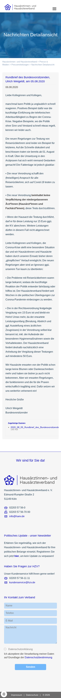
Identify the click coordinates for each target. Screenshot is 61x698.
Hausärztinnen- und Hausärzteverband (19, 62)
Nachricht (11, 627)
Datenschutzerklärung (20, 649)
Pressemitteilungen (20, 64)
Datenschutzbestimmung (38, 657)
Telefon (10, 613)
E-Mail (9, 620)
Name (9, 605)
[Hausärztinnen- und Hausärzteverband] (25, 6)
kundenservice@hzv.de (22, 582)
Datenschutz (32, 695)
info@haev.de (17, 516)
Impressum (16, 695)
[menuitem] (18, 694)
